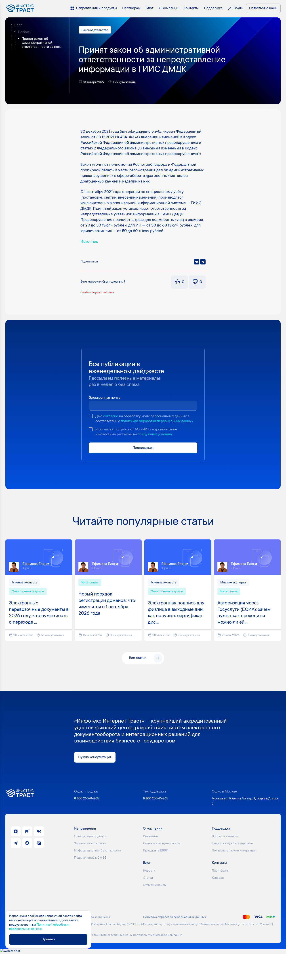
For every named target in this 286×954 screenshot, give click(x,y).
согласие (110, 416)
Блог (18, 25)
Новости (25, 32)
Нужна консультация (94, 757)
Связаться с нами (263, 8)
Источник (89, 242)
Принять (48, 939)
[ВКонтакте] (196, 261)
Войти (238, 8)
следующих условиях (155, 434)
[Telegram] (203, 261)
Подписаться (143, 448)
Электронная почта (104, 398)
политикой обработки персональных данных (157, 421)
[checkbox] (91, 416)
